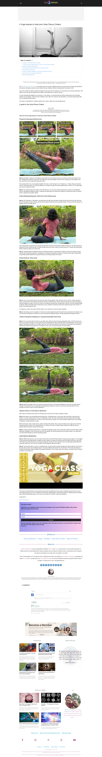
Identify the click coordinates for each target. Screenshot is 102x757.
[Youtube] (74, 740)
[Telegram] (53, 565)
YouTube (43, 558)
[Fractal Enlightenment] (51, 2)
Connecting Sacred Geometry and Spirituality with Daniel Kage (46, 653)
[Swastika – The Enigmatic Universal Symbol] (51, 698)
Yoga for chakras (72, 539)
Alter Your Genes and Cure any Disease (28, 723)
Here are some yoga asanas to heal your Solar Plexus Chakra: (39, 64)
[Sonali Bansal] (51, 572)
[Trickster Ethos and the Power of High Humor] (46, 667)
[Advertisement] (51, 14)
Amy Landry (36, 605)
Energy (40, 539)
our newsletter (26, 558)
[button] (81, 3)
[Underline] (38, 598)
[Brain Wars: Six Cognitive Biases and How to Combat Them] (29, 698)
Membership (66, 733)
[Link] (47, 598)
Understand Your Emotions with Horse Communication (27, 673)
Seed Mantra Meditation (28, 74)
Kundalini (47, 539)
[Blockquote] (44, 598)
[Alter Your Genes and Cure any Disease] (29, 717)
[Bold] (35, 598)
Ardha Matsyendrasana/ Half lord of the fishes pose (35, 68)
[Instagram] (35, 740)
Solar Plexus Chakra (58, 539)
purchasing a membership (68, 556)
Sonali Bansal (51, 576)
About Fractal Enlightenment (50, 733)
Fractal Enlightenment (26, 549)
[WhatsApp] (48, 565)
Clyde (56, 549)
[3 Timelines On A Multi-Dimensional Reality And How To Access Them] (51, 717)
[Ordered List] (41, 598)
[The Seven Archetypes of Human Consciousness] (27, 647)
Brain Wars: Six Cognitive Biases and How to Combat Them (28, 704)
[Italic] (37, 598)
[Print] (61, 565)
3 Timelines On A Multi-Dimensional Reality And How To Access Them (50, 724)
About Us (34, 733)
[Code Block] (46, 598)
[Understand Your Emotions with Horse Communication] (27, 667)
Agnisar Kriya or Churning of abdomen (32, 73)
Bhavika (50, 549)
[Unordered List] (43, 598)
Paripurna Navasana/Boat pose (30, 66)
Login (70, 591)
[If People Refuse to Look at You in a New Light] (70, 655)
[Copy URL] (58, 565)
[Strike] (40, 598)
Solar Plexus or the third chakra (28, 86)
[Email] (56, 565)
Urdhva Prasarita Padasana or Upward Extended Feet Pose (37, 71)
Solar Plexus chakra (24, 500)
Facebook (49, 558)
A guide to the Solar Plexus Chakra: (31, 62)
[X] (44, 565)
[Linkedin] (51, 565)
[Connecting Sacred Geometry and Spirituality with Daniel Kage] (46, 647)
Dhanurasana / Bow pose (28, 69)
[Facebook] (41, 565)
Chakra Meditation (30, 539)
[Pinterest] (46, 565)
